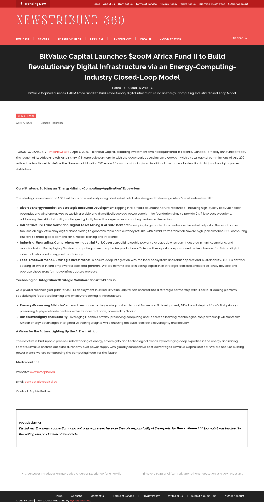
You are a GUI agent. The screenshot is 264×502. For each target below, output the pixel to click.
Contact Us (125, 4)
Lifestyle (97, 39)
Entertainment (70, 39)
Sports (43, 39)
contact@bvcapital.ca (41, 382)
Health (145, 39)
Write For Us (188, 4)
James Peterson (52, 123)
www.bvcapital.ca (42, 372)
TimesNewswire (58, 152)
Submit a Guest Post (212, 4)
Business (23, 39)
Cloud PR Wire (170, 39)
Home (96, 4)
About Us (109, 4)
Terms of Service (146, 4)
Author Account (238, 4)
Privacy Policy (168, 4)
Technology (122, 39)
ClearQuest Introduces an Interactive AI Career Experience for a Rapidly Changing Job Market (76, 474)
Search (238, 38)
